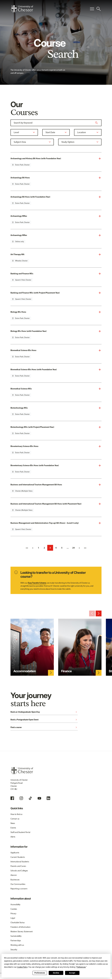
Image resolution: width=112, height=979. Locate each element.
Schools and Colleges (19, 870)
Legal (12, 918)
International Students (19, 861)
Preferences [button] (81, 967)
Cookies (13, 909)
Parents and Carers (18, 866)
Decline (56, 973)
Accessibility (15, 904)
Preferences (39, 973)
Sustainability (16, 936)
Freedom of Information (20, 927)
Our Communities (17, 884)
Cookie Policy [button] (22, 967)
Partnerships (15, 940)
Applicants (14, 852)
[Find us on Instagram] (21, 798)
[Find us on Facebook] (12, 798)
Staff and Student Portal (20, 832)
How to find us (16, 814)
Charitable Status (17, 922)
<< (27, 547)
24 (73, 547)
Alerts (12, 837)
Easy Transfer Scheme (37, 582)
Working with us (17, 945)
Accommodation (24, 671)
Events (13, 828)
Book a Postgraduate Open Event (44, 719)
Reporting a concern (18, 888)
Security (13, 949)
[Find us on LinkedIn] (48, 798)
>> (85, 547)
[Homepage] (21, 8)
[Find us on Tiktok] (30, 798)
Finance (66, 671)
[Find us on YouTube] (39, 798)
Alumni (13, 875)
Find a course (44, 727)
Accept (72, 973)
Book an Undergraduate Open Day (44, 712)
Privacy (13, 913)
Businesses (15, 879)
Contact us (14, 819)
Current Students (17, 857)
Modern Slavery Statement (21, 931)
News (12, 823)
